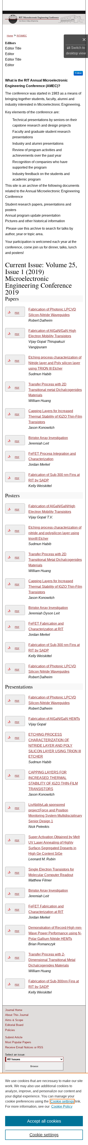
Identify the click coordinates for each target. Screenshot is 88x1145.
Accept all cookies (44, 1121)
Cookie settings (62, 1101)
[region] (44, 1109)
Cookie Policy (61, 1106)
